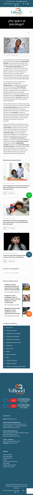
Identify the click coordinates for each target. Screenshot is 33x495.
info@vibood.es (22, 1)
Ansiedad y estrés (11, 330)
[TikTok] (18, 6)
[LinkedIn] (28, 4)
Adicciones (9, 327)
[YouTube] (26, 4)
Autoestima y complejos (13, 333)
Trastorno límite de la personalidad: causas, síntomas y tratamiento (14, 256)
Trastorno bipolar (11, 363)
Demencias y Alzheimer (13, 339)
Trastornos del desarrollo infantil (15, 366)
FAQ (5, 4)
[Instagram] (15, 6)
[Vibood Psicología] (16, 12)
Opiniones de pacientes (10, 461)
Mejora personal (11, 354)
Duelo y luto (9, 348)
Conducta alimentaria (12, 336)
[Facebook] (23, 4)
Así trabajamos (7, 458)
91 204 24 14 (16, 436)
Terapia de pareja (11, 360)
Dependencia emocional (13, 342)
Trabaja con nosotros (13, 4)
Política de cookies (8, 467)
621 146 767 (8, 427)
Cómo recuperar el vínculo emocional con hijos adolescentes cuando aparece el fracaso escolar (16, 187)
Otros (7, 357)
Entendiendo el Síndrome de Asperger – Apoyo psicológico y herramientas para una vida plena (15, 222)
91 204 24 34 (11, 1)
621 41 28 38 (8, 436)
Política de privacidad (9, 465)
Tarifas (5, 460)
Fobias (8, 351)
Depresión (9, 345)
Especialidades (7, 456)
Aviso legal (6, 463)
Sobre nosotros (7, 454)
